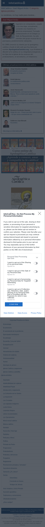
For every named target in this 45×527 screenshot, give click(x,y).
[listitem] (22, 257)
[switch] (36, 263)
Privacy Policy (36, 313)
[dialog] (22, 263)
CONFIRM (13, 304)
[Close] (40, 214)
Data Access (22, 313)
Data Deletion (9, 313)
